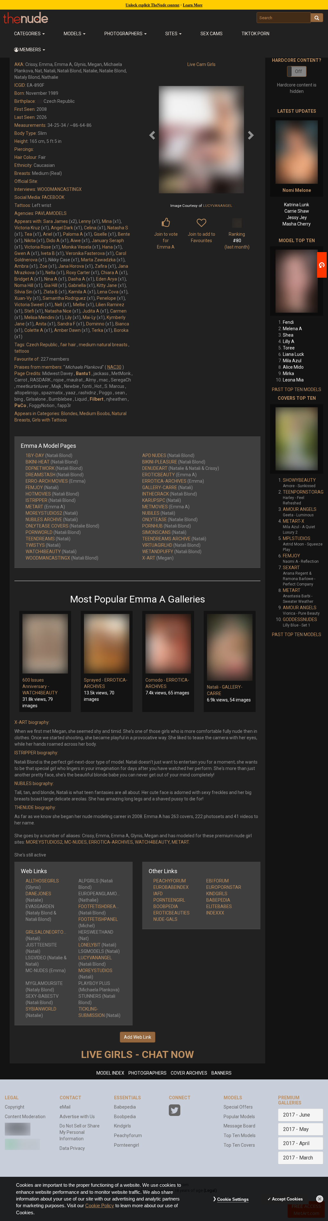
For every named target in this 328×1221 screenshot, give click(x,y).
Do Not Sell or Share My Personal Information (80, 1132)
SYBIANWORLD (41, 1009)
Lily (68, 317)
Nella (50, 272)
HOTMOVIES (38, 493)
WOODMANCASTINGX (59, 189)
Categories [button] (28, 33)
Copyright (14, 1107)
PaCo (20, 405)
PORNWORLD (39, 532)
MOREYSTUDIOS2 (44, 513)
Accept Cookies (287, 1199)
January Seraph (108, 240)
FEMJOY (34, 487)
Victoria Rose (37, 247)
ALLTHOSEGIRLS (42, 880)
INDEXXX (215, 912)
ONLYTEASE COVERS (47, 526)
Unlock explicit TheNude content (152, 5)
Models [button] (73, 33)
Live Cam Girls (201, 64)
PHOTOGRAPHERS (147, 1073)
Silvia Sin (23, 291)
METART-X (293, 521)
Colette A (33, 330)
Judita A (90, 311)
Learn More (192, 5)
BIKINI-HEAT (38, 461)
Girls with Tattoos (49, 419)
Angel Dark (62, 227)
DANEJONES (38, 893)
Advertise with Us (77, 1116)
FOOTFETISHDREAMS (100, 906)
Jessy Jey (297, 217)
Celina (90, 227)
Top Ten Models (240, 1135)
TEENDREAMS (40, 538)
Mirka (288, 373)
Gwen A (22, 253)
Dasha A (76, 279)
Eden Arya (106, 279)
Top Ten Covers (239, 1145)
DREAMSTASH (40, 474)
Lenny (85, 221)
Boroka (121, 330)
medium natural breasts (103, 344)
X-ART (148, 558)
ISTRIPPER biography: (36, 752)
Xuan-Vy (23, 298)
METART (34, 506)
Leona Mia (293, 379)
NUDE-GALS (165, 919)
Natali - (214, 687)
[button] (30, 50)
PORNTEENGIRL (169, 900)
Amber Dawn (67, 330)
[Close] (319, 1198)
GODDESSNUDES (300, 619)
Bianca (122, 323)
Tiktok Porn (255, 33)
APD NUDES (154, 455)
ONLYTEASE (154, 519)
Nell (58, 304)
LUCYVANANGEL (217, 205)
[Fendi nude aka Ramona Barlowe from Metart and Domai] (296, 281)
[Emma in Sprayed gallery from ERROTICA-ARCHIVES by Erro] (106, 644)
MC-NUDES (75, 842)
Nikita (30, 240)
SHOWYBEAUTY (299, 480)
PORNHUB (152, 526)
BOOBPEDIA (165, 906)
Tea (28, 234)
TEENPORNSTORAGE (304, 492)
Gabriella (77, 285)
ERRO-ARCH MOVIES (47, 481)
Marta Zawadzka (98, 259)
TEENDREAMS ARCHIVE (166, 538)
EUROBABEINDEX (171, 887)
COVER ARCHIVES (189, 1073)
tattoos (21, 351)
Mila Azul (292, 360)
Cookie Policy (99, 1205)
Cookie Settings (233, 1199)
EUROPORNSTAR (223, 887)
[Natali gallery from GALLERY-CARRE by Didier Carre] (229, 647)
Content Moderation (25, 1116)
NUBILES (151, 513)
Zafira (101, 266)
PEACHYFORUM (169, 880)
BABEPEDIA (218, 900)
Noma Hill (23, 285)
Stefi (29, 311)
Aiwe (75, 240)
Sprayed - (94, 680)
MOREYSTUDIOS (95, 970)
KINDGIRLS (216, 893)
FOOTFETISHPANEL (98, 919)
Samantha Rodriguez (64, 298)
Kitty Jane (107, 285)
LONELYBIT (89, 944)
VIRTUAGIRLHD (157, 545)
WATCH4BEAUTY (43, 551)
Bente (124, 234)
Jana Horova (71, 266)
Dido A (53, 240)
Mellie (79, 304)
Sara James (55, 221)
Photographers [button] (124, 33)
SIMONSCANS (156, 532)
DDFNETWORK (40, 468)
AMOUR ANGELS (299, 509)
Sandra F (66, 323)
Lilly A (288, 341)
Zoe (43, 266)
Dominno (95, 323)
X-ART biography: (32, 722)
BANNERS (221, 1073)
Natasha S (117, 227)
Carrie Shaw (296, 211)
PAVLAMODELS (51, 213)
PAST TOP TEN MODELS (296, 389)
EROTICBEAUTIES (171, 912)
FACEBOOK (53, 197)
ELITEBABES (219, 906)
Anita (41, 323)
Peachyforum (128, 1135)
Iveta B (48, 253)
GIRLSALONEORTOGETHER (53, 932)
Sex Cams (212, 33)
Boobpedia (125, 1116)
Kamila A (77, 291)
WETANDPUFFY (157, 551)
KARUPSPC (153, 500)
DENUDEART (155, 468)
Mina (107, 221)
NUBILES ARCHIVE (44, 519)
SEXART (291, 567)
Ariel (47, 234)
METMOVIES (155, 506)
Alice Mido (293, 367)
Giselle (100, 234)
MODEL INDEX (110, 1073)
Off (298, 71)
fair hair (68, 344)
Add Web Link (137, 1037)
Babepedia (125, 1107)
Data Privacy (72, 1148)
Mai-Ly (89, 317)
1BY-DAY (35, 455)
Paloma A (73, 234)
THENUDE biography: (35, 807)
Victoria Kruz (27, 227)
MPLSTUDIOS (296, 538)
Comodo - (155, 680)
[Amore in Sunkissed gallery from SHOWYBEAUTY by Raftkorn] (296, 439)
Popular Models (239, 1116)
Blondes (69, 413)
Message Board (239, 1125)
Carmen (118, 311)
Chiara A (109, 272)
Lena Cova (108, 291)
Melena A (292, 328)
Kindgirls (122, 1125)
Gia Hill (50, 285)
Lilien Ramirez (110, 304)
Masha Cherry (297, 223)
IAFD (158, 893)
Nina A (50, 279)
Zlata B (50, 291)
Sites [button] (171, 33)
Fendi (288, 322)
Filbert (96, 399)
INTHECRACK (155, 493)
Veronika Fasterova (85, 253)
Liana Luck (293, 354)
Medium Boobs (94, 413)
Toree (289, 347)
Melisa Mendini (39, 317)
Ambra (21, 266)
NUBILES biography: (34, 783)
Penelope (106, 298)
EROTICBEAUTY (158, 474)
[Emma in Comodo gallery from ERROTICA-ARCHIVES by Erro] (168, 644)
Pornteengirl (126, 1145)
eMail (65, 1107)
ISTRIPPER (36, 500)
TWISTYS (35, 545)
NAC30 (114, 367)
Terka (97, 330)
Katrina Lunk (296, 204)
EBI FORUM (217, 880)
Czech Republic (41, 344)
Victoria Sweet (29, 304)
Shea (288, 335)
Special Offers (238, 1107)
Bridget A (23, 279)
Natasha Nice (58, 311)
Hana (107, 247)
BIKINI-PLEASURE (159, 461)
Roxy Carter (78, 272)
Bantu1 (83, 373)
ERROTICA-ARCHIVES (164, 481)
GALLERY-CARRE (159, 487)
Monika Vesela (76, 247)
